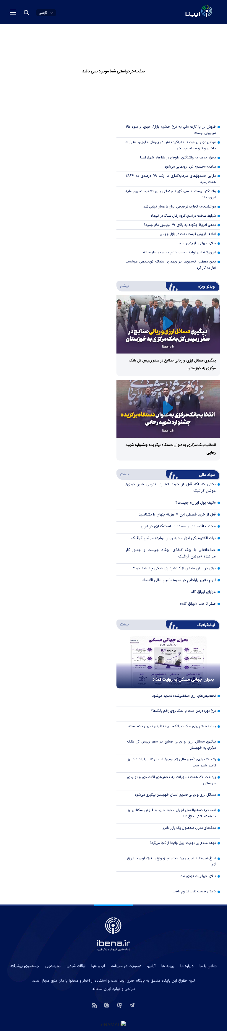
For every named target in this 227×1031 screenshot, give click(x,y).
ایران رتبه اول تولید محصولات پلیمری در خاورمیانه (179, 252)
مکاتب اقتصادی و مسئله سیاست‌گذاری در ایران (178, 526)
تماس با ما (208, 966)
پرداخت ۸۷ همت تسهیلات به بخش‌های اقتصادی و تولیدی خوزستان (171, 780)
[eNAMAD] (113, 1024)
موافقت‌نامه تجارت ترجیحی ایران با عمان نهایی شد (179, 206)
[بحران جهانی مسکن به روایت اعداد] (168, 662)
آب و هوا (98, 966)
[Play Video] (168, 324)
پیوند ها (167, 966)
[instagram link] (106, 1004)
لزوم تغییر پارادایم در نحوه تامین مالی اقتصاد (179, 580)
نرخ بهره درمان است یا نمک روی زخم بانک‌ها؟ (183, 711)
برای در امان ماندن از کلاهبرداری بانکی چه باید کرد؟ (174, 568)
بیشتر (123, 286)
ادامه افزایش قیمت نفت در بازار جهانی (188, 234)
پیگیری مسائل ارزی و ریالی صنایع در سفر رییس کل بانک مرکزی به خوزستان (171, 744)
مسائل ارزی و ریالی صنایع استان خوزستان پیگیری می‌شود (175, 794)
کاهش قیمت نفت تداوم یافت (194, 891)
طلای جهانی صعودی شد (198, 876)
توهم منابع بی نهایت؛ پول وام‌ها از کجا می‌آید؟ (183, 843)
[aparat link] (119, 1004)
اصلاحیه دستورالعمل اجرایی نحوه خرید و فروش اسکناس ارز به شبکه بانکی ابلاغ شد (171, 813)
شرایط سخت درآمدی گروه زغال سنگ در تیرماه (183, 215)
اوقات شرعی (76, 966)
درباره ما (187, 966)
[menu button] (13, 12)
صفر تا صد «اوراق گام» (198, 604)
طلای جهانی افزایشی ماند (197, 243)
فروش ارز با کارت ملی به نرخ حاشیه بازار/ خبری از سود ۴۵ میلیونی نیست (171, 130)
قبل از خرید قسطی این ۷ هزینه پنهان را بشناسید (177, 515)
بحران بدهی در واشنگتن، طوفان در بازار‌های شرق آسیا (178, 157)
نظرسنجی (53, 966)
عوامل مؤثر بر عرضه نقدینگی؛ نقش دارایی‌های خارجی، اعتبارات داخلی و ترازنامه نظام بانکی (171, 145)
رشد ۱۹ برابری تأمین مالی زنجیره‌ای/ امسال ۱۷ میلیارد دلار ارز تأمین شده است (171, 762)
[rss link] (94, 1004)
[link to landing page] (185, 12)
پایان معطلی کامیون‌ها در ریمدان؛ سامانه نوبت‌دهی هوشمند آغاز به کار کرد (171, 264)
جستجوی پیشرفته (24, 966)
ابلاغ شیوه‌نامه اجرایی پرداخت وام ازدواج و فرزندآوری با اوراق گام (171, 861)
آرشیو (151, 966)
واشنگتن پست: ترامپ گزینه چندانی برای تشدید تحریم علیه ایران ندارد (171, 194)
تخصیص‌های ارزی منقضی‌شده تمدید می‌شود (184, 695)
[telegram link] (132, 1004)
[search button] (26, 12)
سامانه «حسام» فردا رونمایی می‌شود (190, 166)
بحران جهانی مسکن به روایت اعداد (183, 679)
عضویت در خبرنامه (126, 966)
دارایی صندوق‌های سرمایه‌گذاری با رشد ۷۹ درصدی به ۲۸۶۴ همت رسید (171, 179)
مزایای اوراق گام (203, 592)
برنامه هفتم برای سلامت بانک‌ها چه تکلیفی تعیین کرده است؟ (172, 726)
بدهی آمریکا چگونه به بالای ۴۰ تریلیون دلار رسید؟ (180, 225)
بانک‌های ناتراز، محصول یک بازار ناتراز (189, 828)
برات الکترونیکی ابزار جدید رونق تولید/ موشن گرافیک (173, 538)
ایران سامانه (101, 989)
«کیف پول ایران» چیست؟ (195, 503)
